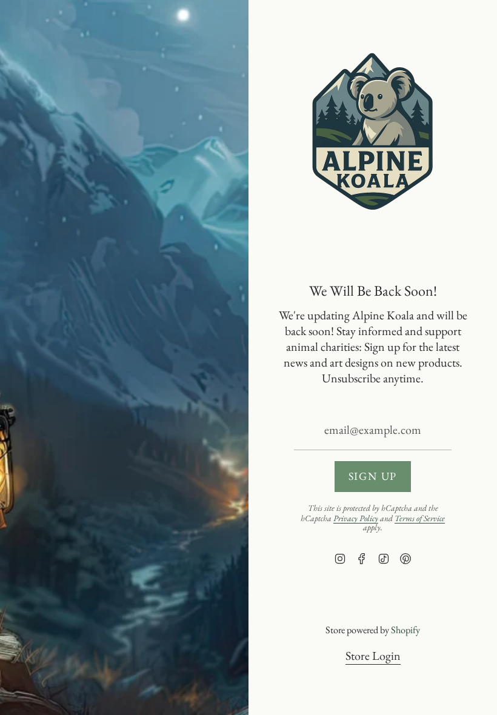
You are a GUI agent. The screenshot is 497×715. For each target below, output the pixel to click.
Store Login (373, 655)
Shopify (405, 630)
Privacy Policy (355, 518)
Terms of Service (420, 518)
